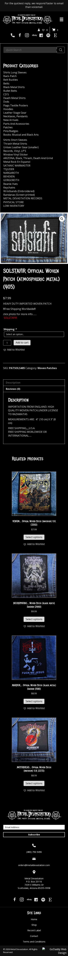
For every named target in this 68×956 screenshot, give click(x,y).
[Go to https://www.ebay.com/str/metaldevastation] (34, 35)
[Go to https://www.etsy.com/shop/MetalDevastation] (55, 35)
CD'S (6, 94)
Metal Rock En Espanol (16, 162)
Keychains (9, 187)
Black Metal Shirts (14, 87)
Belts (6, 83)
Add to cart (22, 342)
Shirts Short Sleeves (15, 140)
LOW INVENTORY (13, 206)
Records (8, 151)
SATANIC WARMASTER (16, 165)
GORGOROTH (11, 180)
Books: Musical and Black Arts (21, 134)
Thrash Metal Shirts (15, 143)
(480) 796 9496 (34, 851)
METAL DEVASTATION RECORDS (22, 198)
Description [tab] (13, 382)
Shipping (10, 329)
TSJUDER (8, 169)
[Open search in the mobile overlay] (34, 50)
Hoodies (8, 109)
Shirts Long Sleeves (15, 72)
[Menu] (61, 19)
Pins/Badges (10, 131)
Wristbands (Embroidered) (18, 191)
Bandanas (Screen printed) (19, 195)
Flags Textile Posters (15, 105)
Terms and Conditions (34, 941)
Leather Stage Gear (14, 112)
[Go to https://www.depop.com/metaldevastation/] (41, 35)
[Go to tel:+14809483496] (13, 35)
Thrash (27, 158)
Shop (34, 924)
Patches (8, 127)
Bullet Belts (10, 90)
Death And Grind (43, 158)
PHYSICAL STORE (13, 202)
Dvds (6, 101)
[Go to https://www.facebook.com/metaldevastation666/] (20, 35)
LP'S (23, 151)
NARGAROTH (11, 173)
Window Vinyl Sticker (15, 154)
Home (34, 919)
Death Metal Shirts (14, 98)
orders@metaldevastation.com (34, 865)
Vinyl (17, 151)
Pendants (22, 116)
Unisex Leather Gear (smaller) (21, 147)
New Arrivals (10, 120)
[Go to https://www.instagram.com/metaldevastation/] (27, 35)
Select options (34, 537)
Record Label (34, 930)
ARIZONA (8, 158)
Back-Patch (10, 76)
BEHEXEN (9, 176)
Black (19, 158)
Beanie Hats (10, 184)
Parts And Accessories (16, 123)
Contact (34, 936)
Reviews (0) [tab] (13, 389)
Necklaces (9, 116)
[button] (62, 219)
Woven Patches (47, 368)
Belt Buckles (10, 79)
